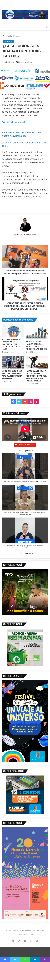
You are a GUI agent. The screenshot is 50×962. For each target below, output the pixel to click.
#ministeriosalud (33, 132)
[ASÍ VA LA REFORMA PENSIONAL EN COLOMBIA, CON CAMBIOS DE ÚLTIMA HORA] (13, 330)
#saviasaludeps (18, 136)
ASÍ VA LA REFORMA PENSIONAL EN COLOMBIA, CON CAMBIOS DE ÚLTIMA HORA (11, 344)
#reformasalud (16, 132)
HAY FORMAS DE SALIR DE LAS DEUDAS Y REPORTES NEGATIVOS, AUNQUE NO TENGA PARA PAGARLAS (36, 376)
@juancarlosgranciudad (14, 122)
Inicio (6, 36)
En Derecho (15, 36)
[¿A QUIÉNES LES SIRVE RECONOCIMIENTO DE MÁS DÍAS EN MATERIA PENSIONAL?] (13, 362)
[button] (28, 450)
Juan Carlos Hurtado (25, 234)
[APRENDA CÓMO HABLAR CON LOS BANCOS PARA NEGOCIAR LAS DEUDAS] (37, 331)
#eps (4, 132)
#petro (5, 136)
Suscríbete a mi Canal (26, 445)
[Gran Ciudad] (25, 14)
